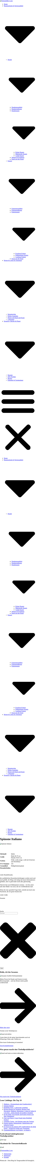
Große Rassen (19, 156)
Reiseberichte (12, 314)
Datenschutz (7, 1154)
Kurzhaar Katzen (20, 253)
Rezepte (10, 375)
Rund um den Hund (18, 159)
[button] (18, 419)
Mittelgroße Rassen (21, 154)
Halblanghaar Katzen (21, 255)
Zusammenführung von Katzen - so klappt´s (17, 1130)
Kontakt (6, 1157)
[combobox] (9, 913)
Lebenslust (11, 319)
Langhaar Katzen (20, 257)
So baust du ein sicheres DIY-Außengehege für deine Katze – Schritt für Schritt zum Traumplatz (20, 1127)
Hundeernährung (17, 109)
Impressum (7, 1155)
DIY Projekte (12, 377)
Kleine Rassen (19, 152)
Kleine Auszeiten (13, 316)
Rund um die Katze (17, 259)
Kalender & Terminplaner (15, 380)
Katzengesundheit (17, 208)
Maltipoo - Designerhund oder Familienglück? (18, 1104)
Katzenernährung (17, 210)
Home (6, 4)
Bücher (10, 378)
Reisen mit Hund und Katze (16, 318)
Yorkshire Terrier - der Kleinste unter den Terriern (19, 1121)
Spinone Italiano (9, 1106)
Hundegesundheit (17, 107)
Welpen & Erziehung (18, 157)
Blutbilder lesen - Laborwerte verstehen (16, 1107)
